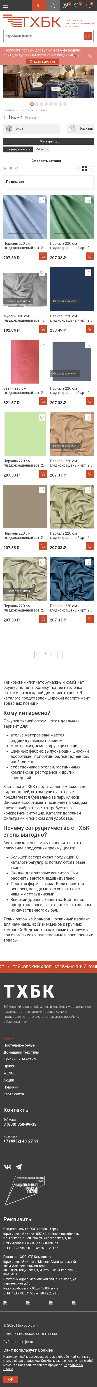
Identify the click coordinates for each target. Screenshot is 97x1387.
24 (5, 168)
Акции (8, 1080)
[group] (31, 129)
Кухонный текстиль (20, 1059)
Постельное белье (19, 1045)
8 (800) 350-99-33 (19, 1124)
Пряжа (9, 1066)
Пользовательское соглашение (30, 1333)
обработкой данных (73, 1356)
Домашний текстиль (21, 1052)
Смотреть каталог (47, 161)
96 (16, 168)
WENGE (9, 1073)
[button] (32, 104)
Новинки (10, 1087)
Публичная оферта (18, 1342)
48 (10, 168)
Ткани (8, 1038)
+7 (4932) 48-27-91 (21, 1141)
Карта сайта (13, 1094)
